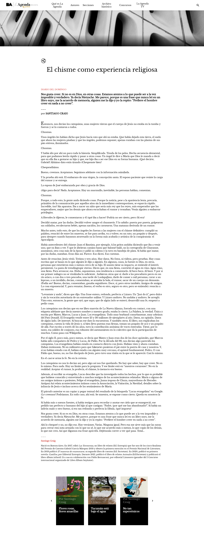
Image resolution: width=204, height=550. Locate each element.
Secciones (88, 5)
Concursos (125, 5)
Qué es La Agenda (57, 5)
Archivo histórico (106, 5)
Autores (74, 5)
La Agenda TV (143, 5)
